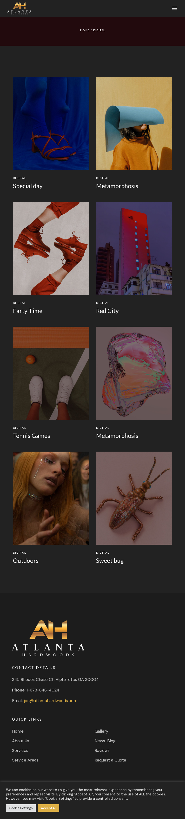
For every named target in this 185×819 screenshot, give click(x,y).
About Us (20, 740)
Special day (28, 185)
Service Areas (25, 760)
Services (20, 750)
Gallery (101, 731)
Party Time (27, 310)
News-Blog (105, 740)
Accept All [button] (48, 808)
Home (18, 731)
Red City (107, 310)
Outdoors (26, 560)
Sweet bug (110, 560)
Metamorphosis (117, 185)
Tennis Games (31, 435)
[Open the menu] (174, 8)
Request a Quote (110, 760)
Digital (19, 178)
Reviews (102, 750)
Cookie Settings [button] (21, 808)
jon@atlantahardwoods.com (50, 700)
